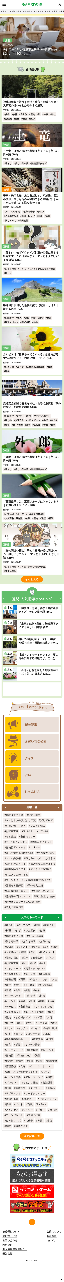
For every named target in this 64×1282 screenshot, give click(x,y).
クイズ (22, 268)
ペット (19, 1104)
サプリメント (13, 1093)
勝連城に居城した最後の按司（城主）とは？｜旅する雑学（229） (31, 307)
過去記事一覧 (32, 1136)
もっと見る (32, 579)
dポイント (48, 1050)
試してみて (10, 220)
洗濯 (37, 1055)
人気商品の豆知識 (35, 367)
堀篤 (47, 1033)
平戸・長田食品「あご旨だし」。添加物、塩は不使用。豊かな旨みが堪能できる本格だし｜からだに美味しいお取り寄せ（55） (31, 199)
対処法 (31, 995)
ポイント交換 (13, 1077)
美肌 (30, 1061)
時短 (54, 1023)
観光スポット (11, 322)
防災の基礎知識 (14, 907)
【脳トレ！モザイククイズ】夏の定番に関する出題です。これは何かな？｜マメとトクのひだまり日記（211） (31, 256)
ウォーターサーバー (41, 1066)
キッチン (23, 1028)
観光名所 (26, 322)
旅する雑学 (38, 317)
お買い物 (9, 367)
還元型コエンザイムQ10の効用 (23, 902)
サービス (11, 1006)
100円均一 (29, 1099)
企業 (28, 518)
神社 (53, 114)
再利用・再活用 (14, 1061)
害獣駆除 (48, 1082)
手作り (41, 1109)
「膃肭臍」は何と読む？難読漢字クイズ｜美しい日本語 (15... (38, 610)
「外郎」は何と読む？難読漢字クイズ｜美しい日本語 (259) (31, 459)
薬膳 (48, 216)
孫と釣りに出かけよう (42, 863)
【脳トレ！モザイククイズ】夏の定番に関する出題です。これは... (38, 656)
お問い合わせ (9, 1240)
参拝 (15, 114)
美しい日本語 (21, 163)
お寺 (29, 416)
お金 (48, 11)
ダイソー (28, 1109)
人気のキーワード (32, 917)
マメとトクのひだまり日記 (42, 268)
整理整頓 (11, 1066)
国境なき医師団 (14, 885)
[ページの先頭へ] (32, 1222)
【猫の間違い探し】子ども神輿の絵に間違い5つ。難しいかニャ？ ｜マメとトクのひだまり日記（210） (31, 554)
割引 (30, 1023)
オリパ (9, 1028)
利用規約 (7, 1245)
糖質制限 (20, 1088)
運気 (17, 118)
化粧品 (51, 1088)
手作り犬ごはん (46, 853)
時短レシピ (24, 1055)
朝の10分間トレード (17, 1039)
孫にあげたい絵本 (45, 896)
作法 (40, 1120)
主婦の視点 (51, 1028)
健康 (42, 930)
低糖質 (9, 1055)
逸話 (50, 367)
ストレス (30, 974)
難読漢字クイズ (39, 163)
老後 (32, 1001)
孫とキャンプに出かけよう (40, 858)
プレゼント (12, 1082)
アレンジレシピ (12, 211)
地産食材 (52, 1061)
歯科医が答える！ (16, 863)
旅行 (55, 947)
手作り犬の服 (35, 885)
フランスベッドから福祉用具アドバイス (28, 880)
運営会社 (7, 1253)
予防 (50, 1039)
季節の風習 (12, 1099)
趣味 (8, 1126)
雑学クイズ (22, 1126)
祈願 (20, 425)
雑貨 (50, 1077)
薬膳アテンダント (35, 968)
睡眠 (42, 1001)
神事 (46, 114)
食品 (23, 1066)
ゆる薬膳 (11, 836)
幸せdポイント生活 (16, 842)
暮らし (5, 11)
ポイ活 (39, 1017)
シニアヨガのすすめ (17, 874)
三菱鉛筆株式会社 (35, 514)
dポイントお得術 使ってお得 (22, 1071)
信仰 (7, 114)
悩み (25, 957)
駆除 (55, 11)
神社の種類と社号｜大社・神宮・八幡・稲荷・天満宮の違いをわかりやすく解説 (31, 103)
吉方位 (24, 114)
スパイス (42, 1023)
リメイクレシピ (44, 1006)
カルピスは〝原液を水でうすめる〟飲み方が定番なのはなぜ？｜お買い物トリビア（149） (31, 356)
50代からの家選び (40, 869)
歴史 (32, 114)
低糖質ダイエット (42, 842)
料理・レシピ (28, 216)
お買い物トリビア (16, 825)
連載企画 (11, 979)
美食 (40, 216)
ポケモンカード (14, 1050)
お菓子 (29, 1120)
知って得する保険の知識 (19, 853)
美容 (23, 1001)
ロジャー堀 (34, 1033)
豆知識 (8, 118)
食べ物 (53, 1109)
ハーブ (46, 1071)
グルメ (41, 211)
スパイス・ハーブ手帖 (35, 831)
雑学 (32, 118)
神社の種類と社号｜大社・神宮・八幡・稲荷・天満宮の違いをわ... (38, 641)
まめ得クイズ (23, 1017)
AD (25, 963)
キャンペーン (13, 968)
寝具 (8, 1044)
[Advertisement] (32, 689)
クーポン (28, 11)
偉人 (19, 317)
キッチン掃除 (32, 1044)
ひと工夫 (30, 930)
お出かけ (9, 317)
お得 (49, 1017)
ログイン (52, 1240)
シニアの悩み (37, 825)
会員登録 (52, 1236)
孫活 (18, 1044)
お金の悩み (46, 985)
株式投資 (38, 1039)
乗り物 (8, 420)
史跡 (27, 317)
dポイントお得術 (34, 1012)
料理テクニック (39, 979)
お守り (20, 416)
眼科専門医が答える (17, 891)
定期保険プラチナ (16, 869)
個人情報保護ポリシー (14, 1249)
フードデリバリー (35, 1093)
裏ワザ (9, 1023)
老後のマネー (28, 836)
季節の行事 (34, 1115)
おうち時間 (10, 268)
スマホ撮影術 (13, 858)
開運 (25, 118)
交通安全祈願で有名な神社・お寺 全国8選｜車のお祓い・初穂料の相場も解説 (32, 405)
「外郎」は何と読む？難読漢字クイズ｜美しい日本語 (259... (38, 672)
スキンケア (12, 1109)
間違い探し (10, 571)
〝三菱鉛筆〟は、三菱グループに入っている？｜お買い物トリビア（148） (31, 503)
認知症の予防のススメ (18, 896)
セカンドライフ (48, 1099)
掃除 (33, 963)
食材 (18, 985)
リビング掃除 (30, 1082)
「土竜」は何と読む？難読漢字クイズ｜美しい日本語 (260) (31, 152)
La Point (35, 847)
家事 (8, 1033)
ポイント (39, 11)
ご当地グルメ (11, 216)
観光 (20, 1023)
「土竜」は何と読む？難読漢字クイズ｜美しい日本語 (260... (38, 625)
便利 (27, 990)
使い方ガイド (9, 1236)
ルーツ (20, 367)
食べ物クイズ (13, 1120)
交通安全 (19, 420)
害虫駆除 (33, 1050)
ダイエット (36, 1088)
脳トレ (8, 273)
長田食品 (23, 220)
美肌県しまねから (43, 891)
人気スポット (33, 420)
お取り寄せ (16, 11)
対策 (42, 995)
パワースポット (42, 416)
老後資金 (25, 1006)
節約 (8, 1017)
